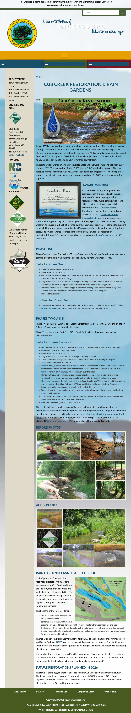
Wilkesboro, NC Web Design (52, 709)
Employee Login (86, 691)
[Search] (121, 12)
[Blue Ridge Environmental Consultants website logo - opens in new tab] (19, 118)
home (39, 76)
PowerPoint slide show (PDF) (59, 420)
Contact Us (20, 691)
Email (11, 99)
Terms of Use (60, 691)
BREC (59, 642)
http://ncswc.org (104, 235)
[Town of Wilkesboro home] (22, 33)
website (20, 154)
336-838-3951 (98, 704)
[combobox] (101, 12)
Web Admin (110, 691)
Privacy (40, 691)
